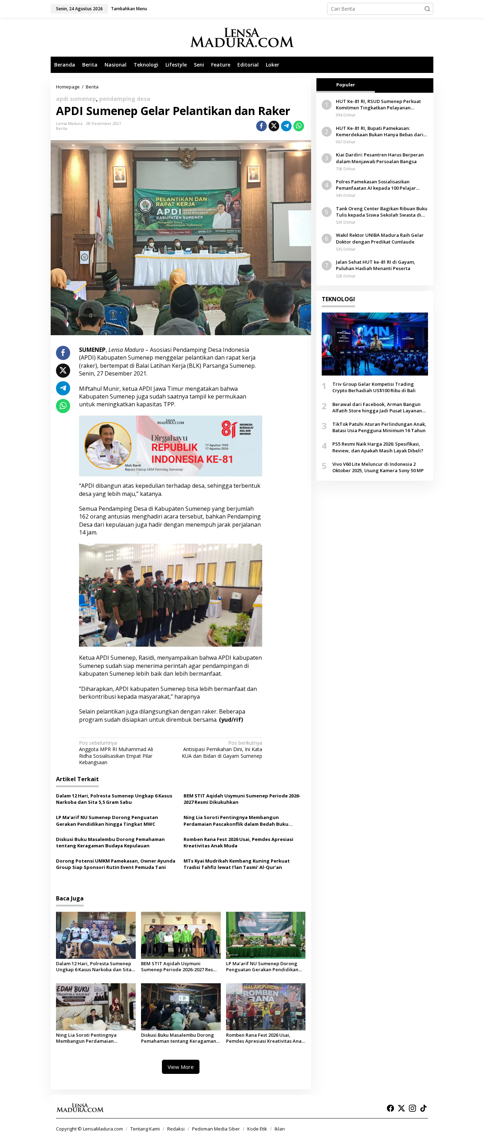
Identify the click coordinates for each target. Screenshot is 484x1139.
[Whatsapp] (298, 126)
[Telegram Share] (286, 126)
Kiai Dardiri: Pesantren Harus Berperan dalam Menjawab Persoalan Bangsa (380, 157)
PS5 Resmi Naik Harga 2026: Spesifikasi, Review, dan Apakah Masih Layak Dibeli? (377, 447)
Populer (345, 84)
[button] (427, 9)
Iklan (280, 1129)
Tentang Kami (145, 1129)
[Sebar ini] (261, 126)
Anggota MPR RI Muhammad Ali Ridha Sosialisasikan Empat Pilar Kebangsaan (116, 753)
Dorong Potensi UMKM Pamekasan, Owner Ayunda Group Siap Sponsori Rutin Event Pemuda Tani (115, 864)
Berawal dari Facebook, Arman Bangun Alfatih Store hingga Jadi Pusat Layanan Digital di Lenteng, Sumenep (377, 407)
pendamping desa (124, 99)
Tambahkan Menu (129, 9)
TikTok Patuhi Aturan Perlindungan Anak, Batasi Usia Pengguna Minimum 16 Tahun (379, 427)
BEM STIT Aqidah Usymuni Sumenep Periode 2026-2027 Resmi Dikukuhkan (242, 798)
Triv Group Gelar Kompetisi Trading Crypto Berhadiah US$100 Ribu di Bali (374, 387)
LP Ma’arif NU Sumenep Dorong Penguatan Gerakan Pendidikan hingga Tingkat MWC (107, 820)
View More (181, 1066)
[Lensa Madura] (242, 37)
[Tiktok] (423, 1108)
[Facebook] (390, 1108)
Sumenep (140, 357)
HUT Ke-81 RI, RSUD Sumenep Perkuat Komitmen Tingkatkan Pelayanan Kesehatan (378, 104)
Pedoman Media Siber (216, 1129)
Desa (85, 524)
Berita (61, 128)
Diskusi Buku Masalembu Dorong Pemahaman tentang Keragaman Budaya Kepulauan (110, 842)
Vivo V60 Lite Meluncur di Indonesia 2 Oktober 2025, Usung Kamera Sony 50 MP (378, 467)
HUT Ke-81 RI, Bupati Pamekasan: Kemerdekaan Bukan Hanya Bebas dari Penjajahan (379, 131)
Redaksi (176, 1129)
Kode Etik (257, 1129)
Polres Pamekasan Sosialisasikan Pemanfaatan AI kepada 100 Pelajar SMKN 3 (376, 184)
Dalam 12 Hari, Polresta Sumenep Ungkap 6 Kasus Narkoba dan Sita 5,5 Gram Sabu (114, 798)
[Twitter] (401, 1108)
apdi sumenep (76, 99)
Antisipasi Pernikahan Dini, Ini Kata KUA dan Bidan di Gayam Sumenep (222, 749)
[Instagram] (412, 1108)
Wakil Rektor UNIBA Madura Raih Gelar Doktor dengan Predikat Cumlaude (380, 238)
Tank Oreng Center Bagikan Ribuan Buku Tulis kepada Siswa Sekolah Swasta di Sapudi (381, 211)
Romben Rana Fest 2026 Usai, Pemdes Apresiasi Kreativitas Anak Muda (238, 842)
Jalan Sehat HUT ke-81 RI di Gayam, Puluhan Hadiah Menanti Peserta (375, 265)
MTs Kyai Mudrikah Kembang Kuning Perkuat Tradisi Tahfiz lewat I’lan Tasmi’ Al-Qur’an (237, 864)
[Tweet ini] (274, 126)
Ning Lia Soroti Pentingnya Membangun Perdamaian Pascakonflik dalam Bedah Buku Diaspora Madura (236, 820)
